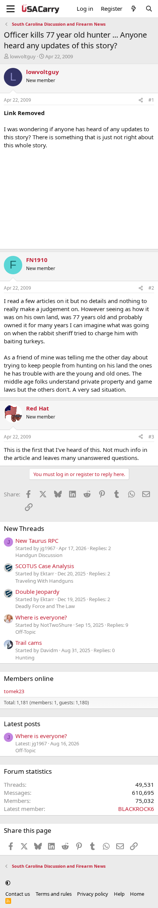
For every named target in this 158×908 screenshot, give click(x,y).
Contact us (17, 893)
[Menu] (11, 8)
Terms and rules (54, 893)
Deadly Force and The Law (45, 606)
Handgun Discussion (39, 555)
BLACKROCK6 (136, 808)
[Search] (149, 9)
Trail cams (28, 642)
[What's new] (133, 9)
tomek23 (14, 691)
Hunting (25, 657)
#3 (151, 436)
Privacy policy (92, 893)
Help (119, 893)
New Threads (24, 528)
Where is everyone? (41, 617)
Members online (29, 678)
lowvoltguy (23, 56)
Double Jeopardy (37, 591)
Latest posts (22, 723)
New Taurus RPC (36, 540)
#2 (151, 288)
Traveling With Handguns (44, 580)
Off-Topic (25, 631)
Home (137, 893)
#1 (151, 100)
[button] (8, 882)
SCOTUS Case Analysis (44, 566)
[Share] (141, 100)
